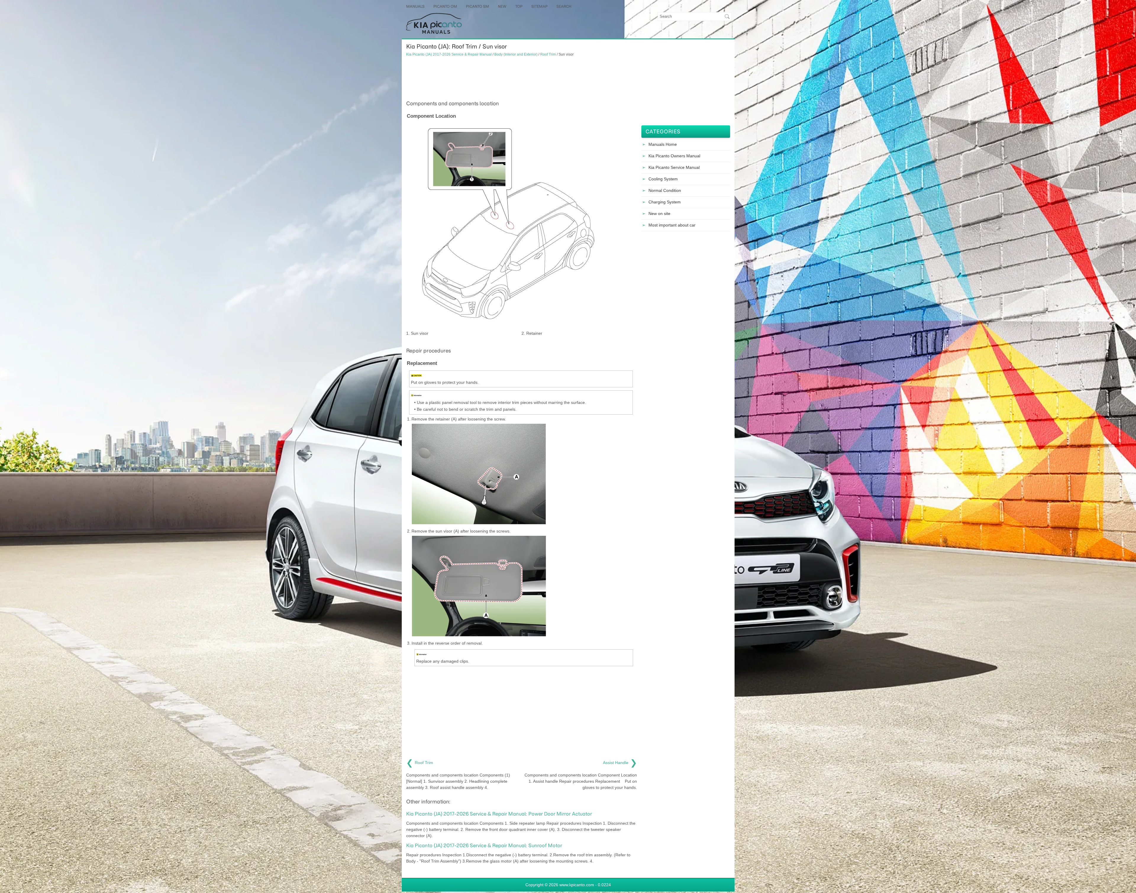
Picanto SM (477, 6)
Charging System (664, 202)
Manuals (415, 6)
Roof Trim (548, 54)
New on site (659, 213)
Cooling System (663, 179)
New (502, 6)
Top (518, 6)
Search (563, 6)
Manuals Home (662, 144)
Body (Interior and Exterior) (516, 54)
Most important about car (672, 225)
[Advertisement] (521, 78)
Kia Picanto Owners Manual (674, 155)
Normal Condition (664, 190)
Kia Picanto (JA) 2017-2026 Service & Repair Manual (449, 54)
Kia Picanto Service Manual (674, 167)
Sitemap (539, 6)
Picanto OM (445, 6)
